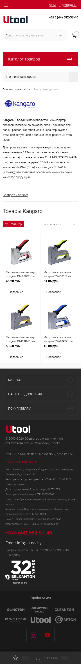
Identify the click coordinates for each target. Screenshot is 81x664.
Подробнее (16, 292)
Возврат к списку (15, 195)
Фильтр (16, 224)
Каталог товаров (24, 59)
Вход (52, 5)
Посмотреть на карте (20, 461)
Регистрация (68, 5)
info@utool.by (29, 543)
